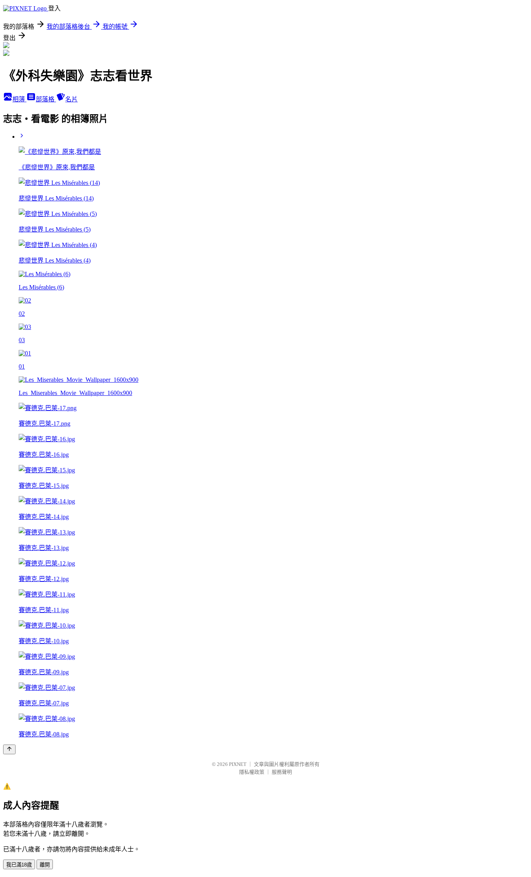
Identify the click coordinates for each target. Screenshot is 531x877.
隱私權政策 (251, 772)
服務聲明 (282, 772)
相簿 (19, 99)
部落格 (46, 99)
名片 (71, 99)
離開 (45, 865)
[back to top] (9, 749)
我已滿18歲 (19, 865)
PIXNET (237, 764)
